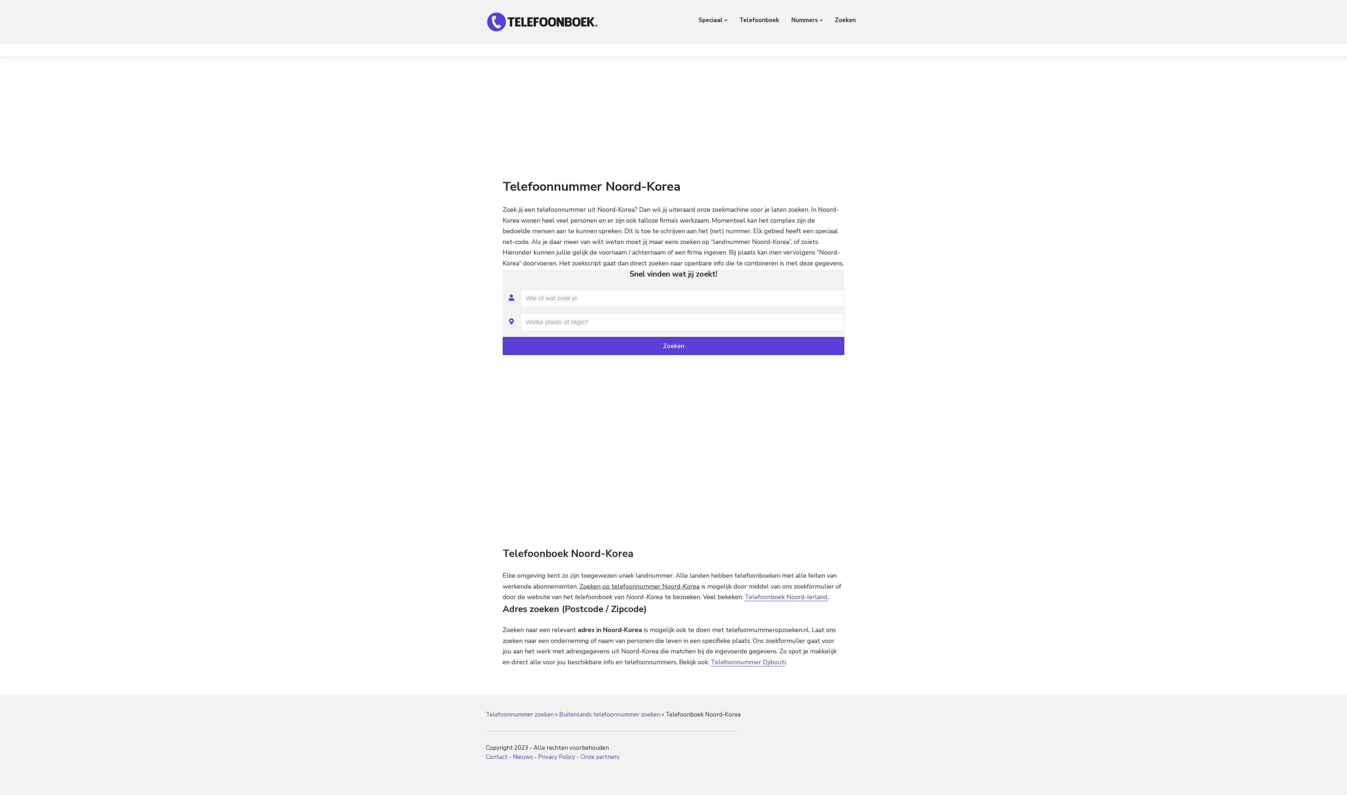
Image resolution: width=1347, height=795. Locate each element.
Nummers (804, 20)
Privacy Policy (556, 757)
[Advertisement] (673, 115)
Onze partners (600, 757)
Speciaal (710, 20)
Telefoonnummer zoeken (520, 715)
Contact (497, 757)
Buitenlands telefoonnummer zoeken (609, 715)
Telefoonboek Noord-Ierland (786, 597)
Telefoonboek (759, 20)
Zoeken (845, 20)
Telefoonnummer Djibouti (748, 662)
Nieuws (523, 757)
